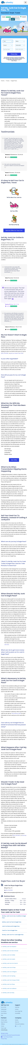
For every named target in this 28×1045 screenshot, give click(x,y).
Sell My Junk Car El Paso (9, 967)
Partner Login (4, 1020)
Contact (16, 1009)
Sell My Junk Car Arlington (10, 972)
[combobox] (8, 41)
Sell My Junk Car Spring (9, 976)
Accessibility (17, 1013)
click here (6, 644)
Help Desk (17, 1007)
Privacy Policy (4, 1038)
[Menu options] (25, 2)
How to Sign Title (18, 1011)
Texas (7, 80)
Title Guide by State (16, 713)
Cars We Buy (3, 1011)
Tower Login (3, 1028)
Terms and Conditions (19, 1024)
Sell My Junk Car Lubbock (9, 988)
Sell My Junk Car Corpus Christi (11, 980)
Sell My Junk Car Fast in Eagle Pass (11, 922)
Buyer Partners (4, 1022)
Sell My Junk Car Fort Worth (10, 963)
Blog (2, 1015)
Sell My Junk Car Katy (8, 992)
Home (2, 80)
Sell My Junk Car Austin (9, 959)
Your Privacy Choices (8, 1036)
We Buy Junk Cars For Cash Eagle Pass (12, 934)
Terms (12, 60)
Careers (16, 1020)
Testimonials (3, 1009)
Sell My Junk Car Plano (9, 984)
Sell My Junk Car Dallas (9, 955)
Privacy (15, 60)
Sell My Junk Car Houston (9, 946)
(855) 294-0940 (5, 353)
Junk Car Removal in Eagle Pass (11, 926)
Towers (2, 1026)
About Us (17, 1022)
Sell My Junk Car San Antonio (10, 951)
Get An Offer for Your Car (14, 230)
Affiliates (3, 1024)
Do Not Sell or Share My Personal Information (10, 1035)
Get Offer (14, 54)
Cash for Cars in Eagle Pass (9, 930)
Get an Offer (3, 1007)
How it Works (4, 1013)
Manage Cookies (4, 1033)
